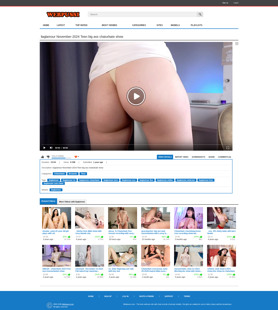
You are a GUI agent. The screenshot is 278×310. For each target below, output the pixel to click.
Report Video (181, 157)
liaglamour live (146, 180)
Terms (187, 296)
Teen (83, 174)
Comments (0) (224, 157)
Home (46, 25)
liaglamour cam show (53, 183)
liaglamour (54, 180)
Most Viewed (109, 25)
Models (175, 25)
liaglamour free (206, 180)
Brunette (73, 174)
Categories (139, 25)
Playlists (196, 25)
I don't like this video (48, 156)
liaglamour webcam (186, 180)
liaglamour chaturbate (89, 180)
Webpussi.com (68, 304)
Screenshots (198, 157)
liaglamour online (165, 180)
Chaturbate (59, 174)
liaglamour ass (128, 180)
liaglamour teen (111, 180)
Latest (61, 25)
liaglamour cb (69, 180)
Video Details (165, 157)
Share (211, 157)
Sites (160, 25)
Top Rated (81, 25)
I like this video (42, 156)
